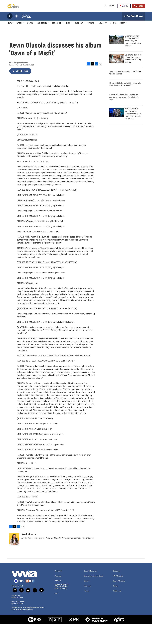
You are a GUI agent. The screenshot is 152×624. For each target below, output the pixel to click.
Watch (19, 23)
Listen (30, 23)
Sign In (112, 6)
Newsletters (105, 23)
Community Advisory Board (93, 576)
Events (91, 23)
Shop (115, 23)
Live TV (125, 5)
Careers (86, 581)
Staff (56, 593)
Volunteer (87, 586)
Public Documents (61, 588)
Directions (116, 571)
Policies (86, 591)
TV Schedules (118, 576)
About (122, 23)
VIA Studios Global (61, 586)
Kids (68, 23)
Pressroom (58, 576)
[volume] (16, 16)
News (9, 23)
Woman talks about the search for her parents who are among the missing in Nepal (124, 97)
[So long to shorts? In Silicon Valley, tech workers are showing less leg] (116, 58)
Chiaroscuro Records (62, 584)
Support (79, 23)
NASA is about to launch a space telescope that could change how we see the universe (133, 114)
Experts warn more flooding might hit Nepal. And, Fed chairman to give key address (133, 41)
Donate (139, 6)
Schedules (42, 23)
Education (57, 23)
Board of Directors (90, 571)
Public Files (117, 591)
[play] (10, 16)
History (115, 586)
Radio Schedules (119, 581)
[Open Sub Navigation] (13, 23)
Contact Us (58, 571)
